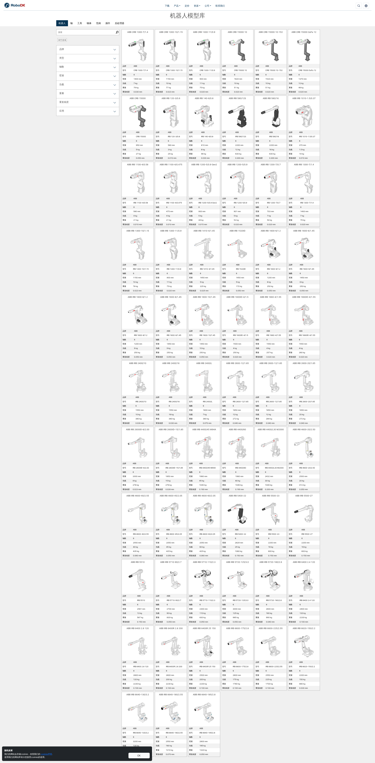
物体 (89, 23)
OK (139, 755)
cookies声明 (46, 754)
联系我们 (220, 5)
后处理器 (119, 23)
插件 (107, 23)
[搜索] (359, 6)
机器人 (62, 23)
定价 (187, 5)
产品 (176, 5)
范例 (98, 23)
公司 (207, 5)
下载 (167, 5)
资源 (196, 5)
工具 (79, 23)
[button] (366, 6)
